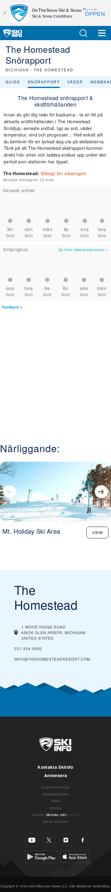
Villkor (55, 800)
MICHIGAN (17, 69)
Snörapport (44, 81)
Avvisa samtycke (55, 821)
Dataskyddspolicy (55, 794)
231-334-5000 (28, 648)
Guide (13, 81)
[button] (83, 33)
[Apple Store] (74, 856)
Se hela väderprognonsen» (83, 249)
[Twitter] (49, 840)
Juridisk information (55, 787)
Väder (75, 81)
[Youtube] (32, 840)
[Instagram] (65, 840)
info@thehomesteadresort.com (52, 659)
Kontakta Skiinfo (55, 767)
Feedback (10, 307)
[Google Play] (41, 856)
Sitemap (55, 808)
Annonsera (55, 775)
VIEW (97, 532)
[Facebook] (82, 840)
